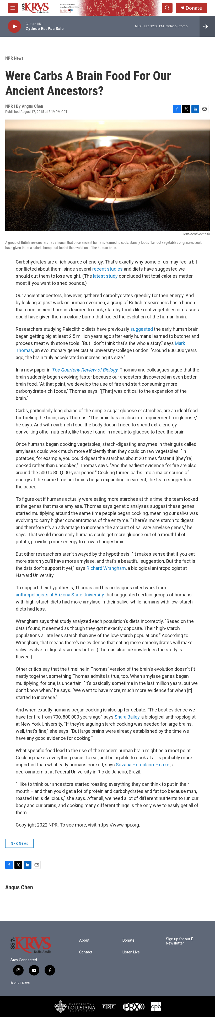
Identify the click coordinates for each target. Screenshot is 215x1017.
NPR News (14, 58)
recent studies (107, 269)
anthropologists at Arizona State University (60, 594)
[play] (14, 26)
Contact (85, 952)
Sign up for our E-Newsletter (180, 941)
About (84, 940)
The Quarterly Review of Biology (84, 370)
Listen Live (131, 952)
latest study (105, 276)
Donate (194, 8)
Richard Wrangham (106, 568)
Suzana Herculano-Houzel (143, 764)
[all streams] (207, 26)
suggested (141, 329)
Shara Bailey (127, 717)
